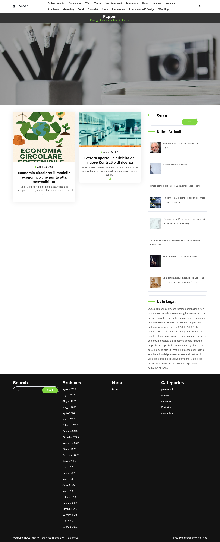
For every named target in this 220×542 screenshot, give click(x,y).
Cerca (162, 115)
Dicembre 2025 (70, 437)
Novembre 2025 (70, 443)
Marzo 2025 (68, 491)
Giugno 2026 (69, 401)
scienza (157, 3)
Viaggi (97, 3)
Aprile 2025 (68, 485)
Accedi (115, 389)
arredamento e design (142, 9)
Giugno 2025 (69, 473)
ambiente (53, 9)
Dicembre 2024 (70, 509)
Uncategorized (113, 3)
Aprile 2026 (68, 413)
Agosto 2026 (69, 389)
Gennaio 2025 (70, 503)
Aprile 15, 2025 (45, 166)
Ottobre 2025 (69, 449)
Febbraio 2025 (70, 497)
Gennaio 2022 (70, 527)
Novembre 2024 (70, 515)
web (87, 3)
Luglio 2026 (68, 395)
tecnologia (132, 3)
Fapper (110, 16)
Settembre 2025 (70, 455)
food (81, 9)
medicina (170, 3)
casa (105, 9)
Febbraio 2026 (70, 425)
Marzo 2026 (68, 419)
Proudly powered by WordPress (190, 537)
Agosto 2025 (69, 461)
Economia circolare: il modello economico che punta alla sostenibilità (44, 177)
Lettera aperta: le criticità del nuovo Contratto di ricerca (110, 160)
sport (145, 3)
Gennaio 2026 (70, 431)
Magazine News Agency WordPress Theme (36, 537)
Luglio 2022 (68, 521)
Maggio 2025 (69, 479)
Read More (42, 137)
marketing (68, 9)
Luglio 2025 (68, 467)
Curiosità (93, 9)
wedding (163, 9)
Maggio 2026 (69, 407)
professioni (74, 3)
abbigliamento (56, 3)
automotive (118, 9)
